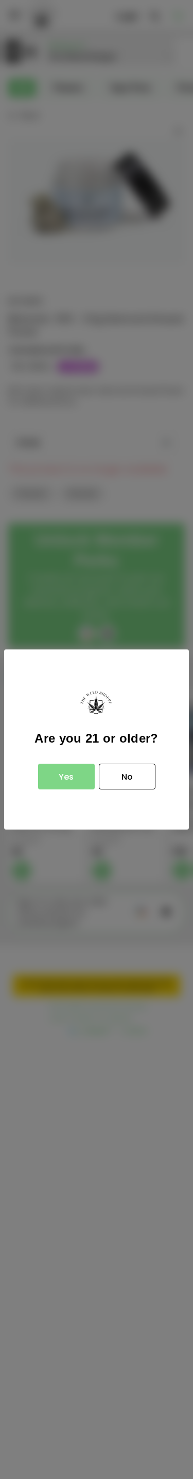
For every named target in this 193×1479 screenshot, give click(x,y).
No (127, 777)
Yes (66, 777)
